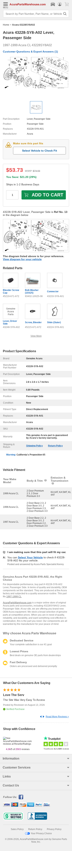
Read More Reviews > (57, 716)
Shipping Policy (34, 445)
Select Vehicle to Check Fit (39, 150)
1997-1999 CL (14, 596)
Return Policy (55, 445)
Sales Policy (17, 829)
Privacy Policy (54, 829)
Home (6, 24)
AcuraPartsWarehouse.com (17, 602)
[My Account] (59, 4)
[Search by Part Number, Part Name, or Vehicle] (65, 13)
